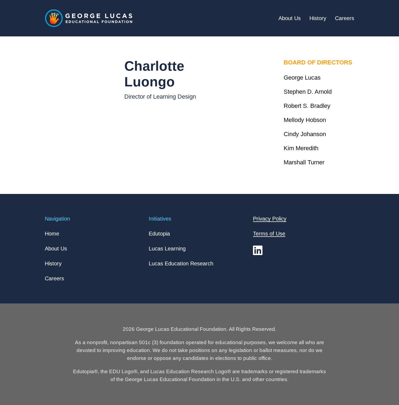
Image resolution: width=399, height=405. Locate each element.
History (317, 18)
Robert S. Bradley (307, 105)
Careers (344, 18)
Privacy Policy (269, 219)
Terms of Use (269, 234)
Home (52, 234)
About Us (289, 18)
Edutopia (159, 234)
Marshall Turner (304, 162)
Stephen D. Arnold (308, 91)
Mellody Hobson (305, 120)
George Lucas (302, 77)
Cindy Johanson (305, 134)
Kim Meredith (301, 148)
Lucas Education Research (181, 263)
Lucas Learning (167, 249)
